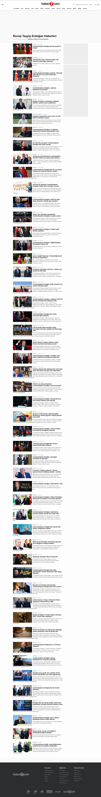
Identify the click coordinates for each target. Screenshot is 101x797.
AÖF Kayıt (76, 772)
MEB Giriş (76, 770)
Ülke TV (57, 791)
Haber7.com (21, 774)
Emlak (41, 8)
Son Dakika (16, 8)
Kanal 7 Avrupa (41, 791)
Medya (79, 8)
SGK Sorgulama (78, 778)
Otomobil (47, 8)
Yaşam (63, 8)
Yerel (32, 8)
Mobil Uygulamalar (64, 772)
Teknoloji (69, 8)
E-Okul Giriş (77, 776)
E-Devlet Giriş (77, 774)
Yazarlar (85, 8)
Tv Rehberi (62, 778)
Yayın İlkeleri (48, 774)
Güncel (58, 8)
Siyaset (53, 8)
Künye (46, 776)
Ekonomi (27, 8)
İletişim (46, 780)
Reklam (46, 778)
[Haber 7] (50, 4)
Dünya (37, 8)
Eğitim (74, 8)
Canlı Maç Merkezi (64, 780)
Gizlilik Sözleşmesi (49, 770)
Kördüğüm (76, 780)
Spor (22, 8)
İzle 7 (69, 791)
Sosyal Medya (62, 782)
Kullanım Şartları (49, 772)
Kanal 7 (28, 791)
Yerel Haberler (63, 776)
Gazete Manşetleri (63, 774)
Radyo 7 (35, 791)
